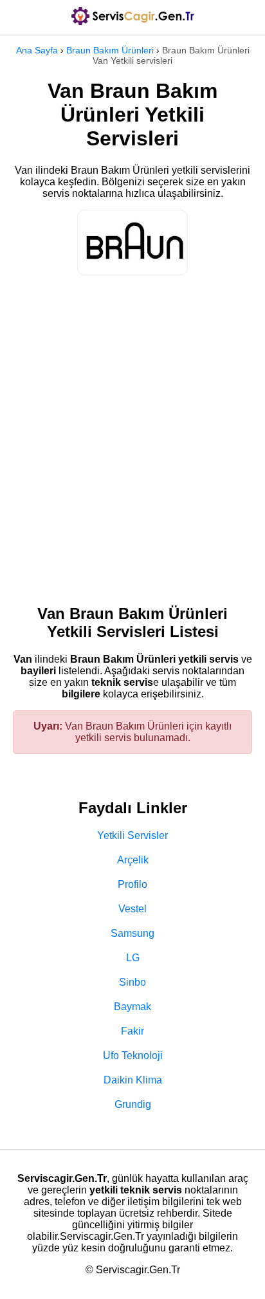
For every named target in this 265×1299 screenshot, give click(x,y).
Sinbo (132, 982)
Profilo (132, 884)
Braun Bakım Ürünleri (110, 50)
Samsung (132, 933)
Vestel (132, 908)
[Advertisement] (132, 433)
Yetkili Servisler (132, 835)
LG (133, 957)
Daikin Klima (133, 1079)
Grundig (132, 1104)
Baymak (132, 1006)
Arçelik (133, 859)
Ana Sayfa (37, 50)
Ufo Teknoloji (133, 1055)
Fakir (132, 1031)
